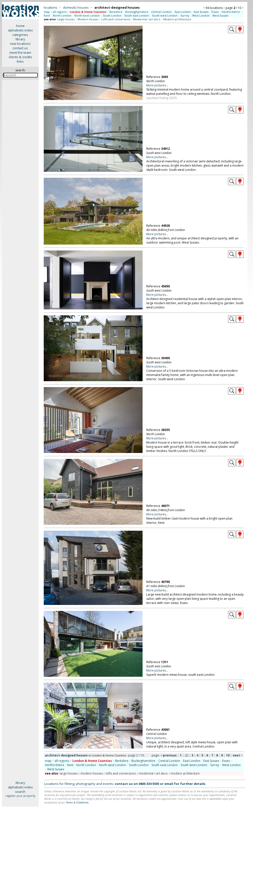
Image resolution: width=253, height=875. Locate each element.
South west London (164, 15)
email (168, 783)
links (20, 61)
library (20, 39)
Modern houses (88, 19)
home (20, 26)
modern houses (92, 773)
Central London (161, 12)
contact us (20, 48)
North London (62, 15)
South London (112, 15)
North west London (87, 15)
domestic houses (76, 7)
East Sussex (201, 12)
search (20, 791)
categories (20, 34)
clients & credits (20, 57)
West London (201, 15)
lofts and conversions (121, 773)
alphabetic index (20, 30)
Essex (215, 12)
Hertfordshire (231, 12)
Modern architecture (177, 19)
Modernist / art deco (146, 19)
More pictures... (157, 85)
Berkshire (115, 12)
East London (183, 12)
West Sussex (220, 15)
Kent (47, 15)
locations (50, 7)
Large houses (66, 19)
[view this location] (231, 32)
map (47, 12)
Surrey (184, 15)
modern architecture (185, 773)
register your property (20, 796)
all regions (59, 12)
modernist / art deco (153, 773)
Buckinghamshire (136, 12)
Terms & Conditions (77, 802)
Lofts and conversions (115, 19)
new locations (20, 43)
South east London (136, 15)
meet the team (20, 52)
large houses (69, 773)
